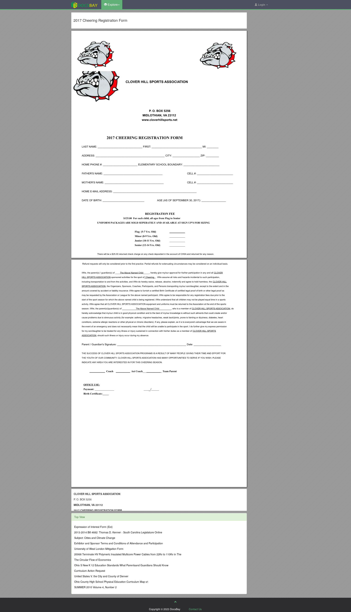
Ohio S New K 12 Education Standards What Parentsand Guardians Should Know (121, 565)
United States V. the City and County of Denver (101, 576)
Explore (112, 4)
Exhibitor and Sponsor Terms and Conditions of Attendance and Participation (118, 543)
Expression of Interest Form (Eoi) (93, 527)
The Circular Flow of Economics (92, 560)
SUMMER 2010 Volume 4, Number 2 (95, 587)
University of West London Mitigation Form (98, 549)
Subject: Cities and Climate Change (94, 538)
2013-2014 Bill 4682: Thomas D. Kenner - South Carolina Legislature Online (118, 532)
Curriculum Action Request (89, 570)
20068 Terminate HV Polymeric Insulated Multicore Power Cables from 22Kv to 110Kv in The (127, 554)
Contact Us (195, 609)
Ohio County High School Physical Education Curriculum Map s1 (111, 581)
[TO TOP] (175, 602)
